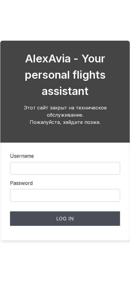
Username (22, 156)
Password (21, 183)
